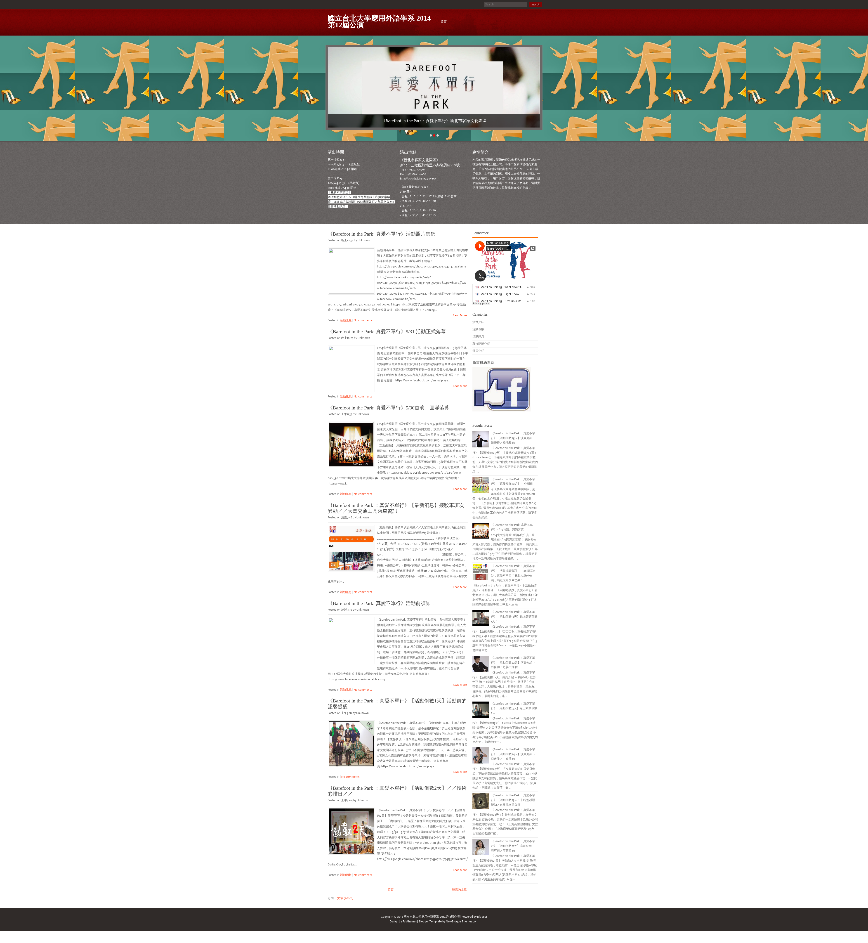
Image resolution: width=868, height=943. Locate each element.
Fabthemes (410, 921)
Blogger (482, 916)
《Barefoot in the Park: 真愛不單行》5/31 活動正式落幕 (387, 331)
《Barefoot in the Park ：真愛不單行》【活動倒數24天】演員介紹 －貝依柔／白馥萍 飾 (513, 754)
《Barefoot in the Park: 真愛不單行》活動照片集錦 (382, 234)
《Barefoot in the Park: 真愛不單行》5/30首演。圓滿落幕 (388, 408)
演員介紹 (478, 350)
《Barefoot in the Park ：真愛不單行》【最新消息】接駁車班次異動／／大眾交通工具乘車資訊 (396, 508)
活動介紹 (478, 322)
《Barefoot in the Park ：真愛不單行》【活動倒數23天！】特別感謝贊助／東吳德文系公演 (513, 800)
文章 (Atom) (345, 898)
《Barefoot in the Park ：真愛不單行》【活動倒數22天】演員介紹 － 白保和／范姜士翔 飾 (513, 662)
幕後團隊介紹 (481, 343)
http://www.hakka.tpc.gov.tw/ (418, 178)
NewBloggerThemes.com (462, 921)
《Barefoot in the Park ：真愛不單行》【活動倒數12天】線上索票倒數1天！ (514, 616)
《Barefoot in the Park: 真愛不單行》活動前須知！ (382, 603)
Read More (460, 315)
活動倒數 (346, 875)
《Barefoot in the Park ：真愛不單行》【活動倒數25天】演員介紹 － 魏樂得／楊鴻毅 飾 (513, 438)
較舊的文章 (459, 889)
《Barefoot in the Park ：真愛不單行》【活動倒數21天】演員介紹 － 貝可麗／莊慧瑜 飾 (513, 845)
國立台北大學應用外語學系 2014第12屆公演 (379, 21)
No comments (363, 320)
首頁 (443, 22)
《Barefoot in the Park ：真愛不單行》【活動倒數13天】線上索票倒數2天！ (514, 708)
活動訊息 (346, 320)
